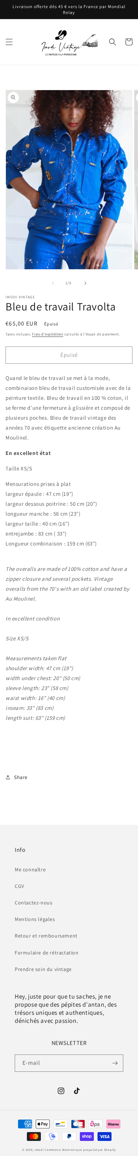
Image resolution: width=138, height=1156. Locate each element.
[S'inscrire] (115, 1063)
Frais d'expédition (47, 334)
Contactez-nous (33, 902)
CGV (19, 886)
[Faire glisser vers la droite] (85, 283)
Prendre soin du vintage (43, 969)
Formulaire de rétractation (47, 952)
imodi (40, 1150)
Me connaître (30, 869)
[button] (9, 42)
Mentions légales (35, 919)
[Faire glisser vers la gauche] (53, 283)
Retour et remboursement (46, 935)
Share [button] (21, 777)
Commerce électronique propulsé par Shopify (80, 1150)
